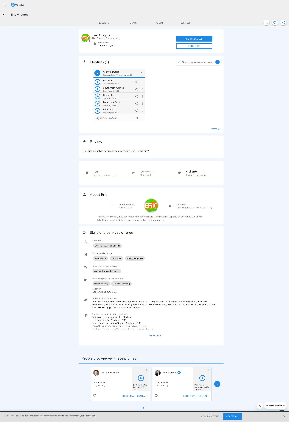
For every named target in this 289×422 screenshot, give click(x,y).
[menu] (4, 5)
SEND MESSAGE (194, 38)
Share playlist (108, 118)
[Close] (284, 416)
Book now (128, 396)
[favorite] (275, 22)
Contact (142, 396)
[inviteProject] (266, 22)
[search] (179, 62)
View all (216, 129)
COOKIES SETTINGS (211, 416)
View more (155, 335)
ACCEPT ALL (232, 416)
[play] (97, 81)
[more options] (142, 82)
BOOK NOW (194, 46)
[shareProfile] (283, 22)
